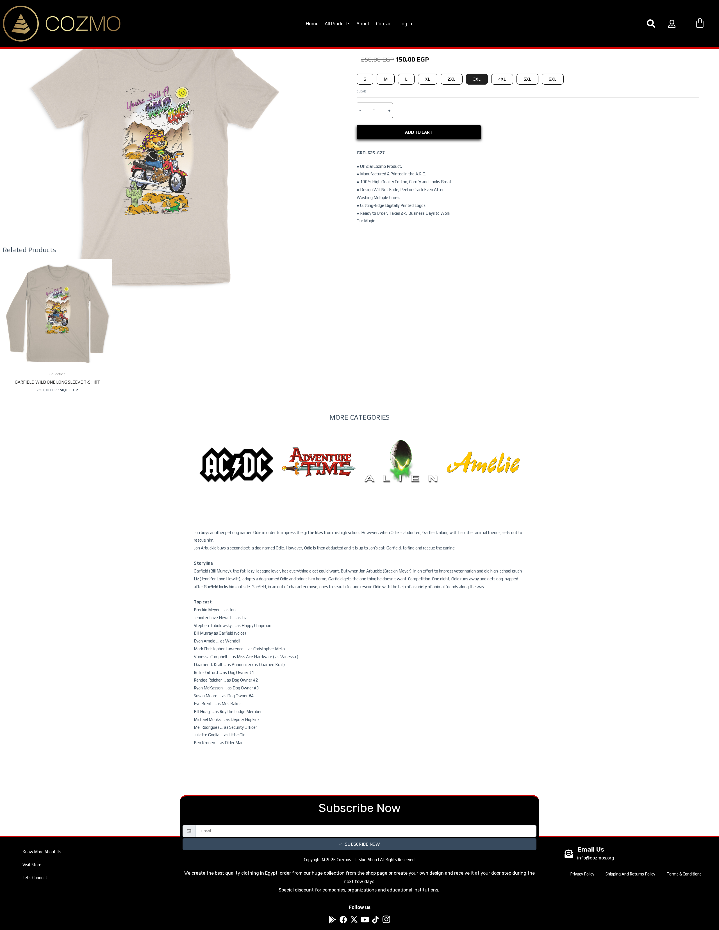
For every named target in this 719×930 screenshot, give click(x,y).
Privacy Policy (582, 874)
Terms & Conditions (684, 874)
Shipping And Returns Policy (630, 874)
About (363, 23)
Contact (384, 23)
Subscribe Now (362, 844)
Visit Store (31, 864)
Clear (361, 91)
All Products (337, 23)
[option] (236, 476)
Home (312, 23)
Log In (405, 23)
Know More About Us (41, 851)
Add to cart (419, 132)
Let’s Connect (34, 877)
